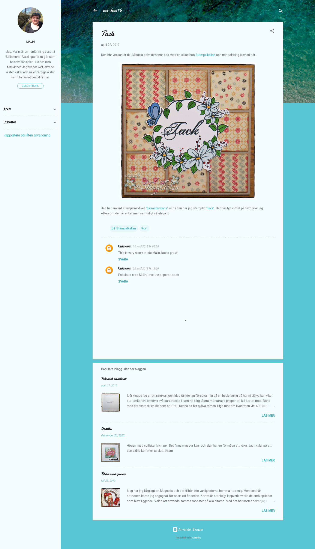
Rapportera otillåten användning (26, 135)
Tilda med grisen (113, 474)
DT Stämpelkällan (124, 228)
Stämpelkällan (205, 55)
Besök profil (30, 85)
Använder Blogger (190, 529)
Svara (123, 259)
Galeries (196, 537)
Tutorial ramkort (113, 378)
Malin (30, 41)
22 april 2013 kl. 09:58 (146, 246)
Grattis (106, 428)
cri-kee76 (112, 10)
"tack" (210, 208)
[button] (272, 31)
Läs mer (268, 415)
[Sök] (280, 11)
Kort (144, 228)
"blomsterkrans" (157, 208)
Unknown (124, 246)
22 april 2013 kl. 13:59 (146, 268)
